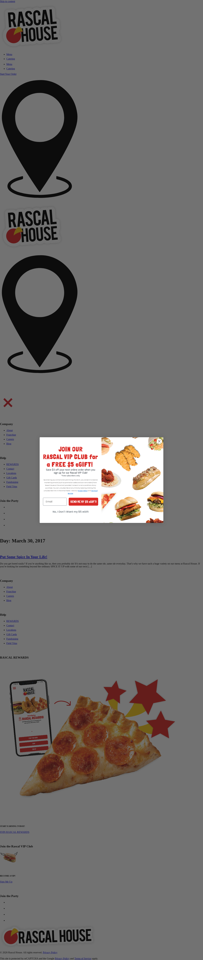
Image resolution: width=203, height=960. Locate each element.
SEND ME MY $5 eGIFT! (83, 502)
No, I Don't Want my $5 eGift (71, 512)
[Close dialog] (159, 441)
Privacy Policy (83, 491)
